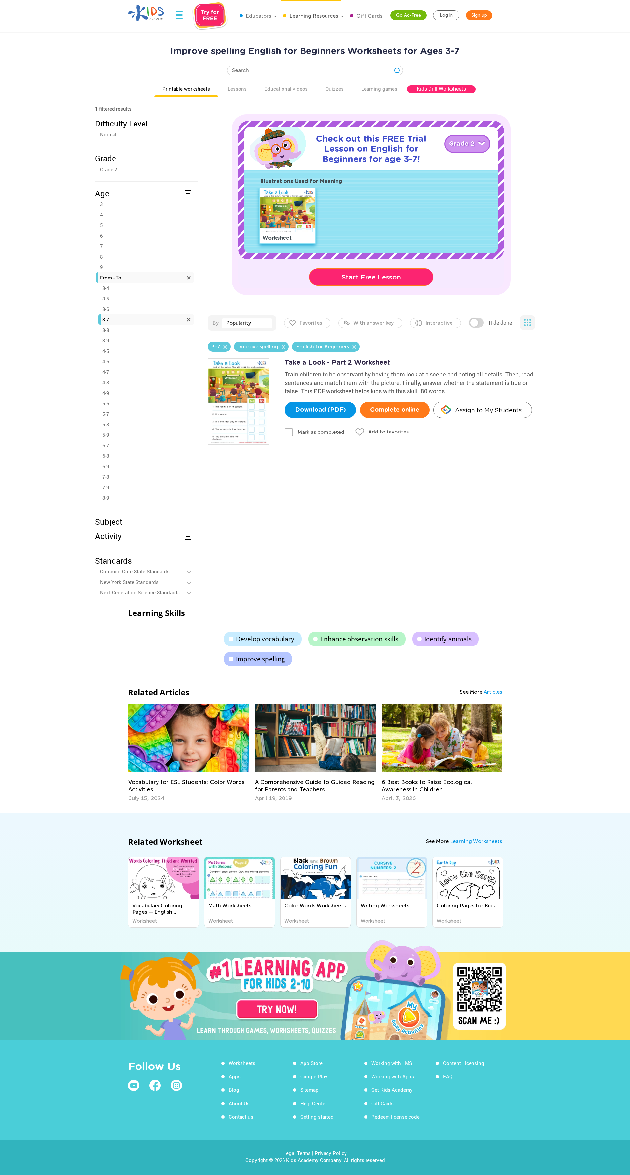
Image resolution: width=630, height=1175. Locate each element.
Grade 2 (108, 169)
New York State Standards (129, 582)
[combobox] (247, 323)
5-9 (105, 435)
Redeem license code (395, 1116)
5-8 (105, 424)
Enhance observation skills (359, 639)
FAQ (447, 1076)
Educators (257, 16)
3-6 (105, 309)
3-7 (105, 319)
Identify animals (448, 639)
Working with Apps (392, 1076)
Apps (235, 1076)
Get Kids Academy (392, 1090)
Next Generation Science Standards (140, 592)
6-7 (105, 445)
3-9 (105, 340)
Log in (446, 15)
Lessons (237, 89)
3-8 (105, 330)
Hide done (500, 322)
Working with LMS (391, 1063)
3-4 (105, 288)
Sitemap (309, 1090)
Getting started (317, 1116)
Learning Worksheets (476, 841)
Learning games (379, 89)
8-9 (105, 497)
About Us (239, 1103)
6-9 (105, 466)
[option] (188, 753)
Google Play (313, 1076)
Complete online (394, 410)
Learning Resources (313, 16)
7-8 (105, 476)
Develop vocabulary (265, 639)
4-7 (105, 372)
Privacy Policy (331, 1153)
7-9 (105, 487)
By (215, 323)
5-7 (105, 414)
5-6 (105, 403)
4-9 (105, 393)
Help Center (313, 1103)
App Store (311, 1063)
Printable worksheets (186, 89)
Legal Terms (297, 1153)
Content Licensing (463, 1063)
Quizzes (335, 89)
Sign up (479, 15)
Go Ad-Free (408, 15)
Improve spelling (260, 659)
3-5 (105, 298)
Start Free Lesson (371, 277)
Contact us (241, 1116)
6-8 (105, 456)
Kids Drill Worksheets (441, 88)
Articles (493, 692)
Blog (234, 1090)
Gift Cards (368, 16)
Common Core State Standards (135, 571)
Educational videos (286, 89)
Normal (108, 134)
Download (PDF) (320, 410)
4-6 (105, 361)
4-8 (105, 382)
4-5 (105, 351)
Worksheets (242, 1063)
